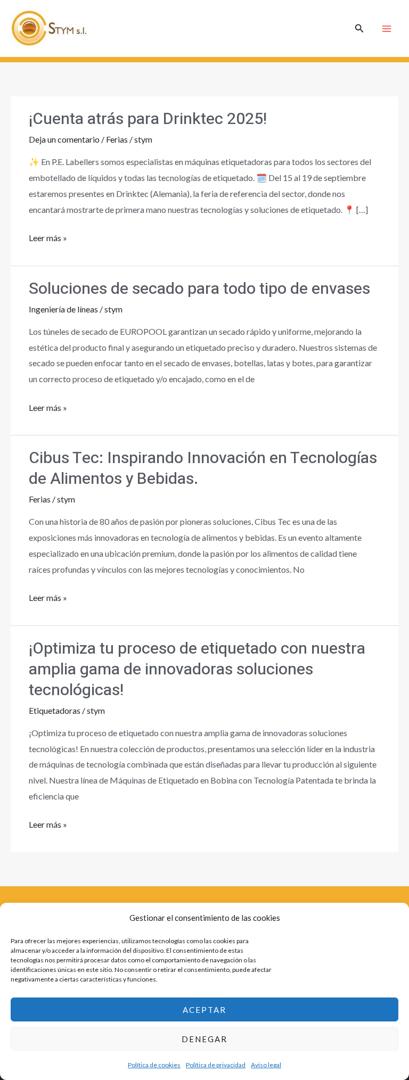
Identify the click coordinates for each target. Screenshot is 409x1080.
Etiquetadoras (54, 710)
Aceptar (204, 1010)
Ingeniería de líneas (63, 309)
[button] (359, 28)
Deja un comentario (64, 139)
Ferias (117, 139)
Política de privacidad (216, 1065)
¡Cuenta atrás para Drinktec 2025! (148, 119)
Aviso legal (266, 1065)
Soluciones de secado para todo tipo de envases (199, 289)
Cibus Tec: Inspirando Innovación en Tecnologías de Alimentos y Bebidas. (203, 469)
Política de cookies (154, 1065)
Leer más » (48, 236)
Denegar (204, 1039)
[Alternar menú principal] (386, 28)
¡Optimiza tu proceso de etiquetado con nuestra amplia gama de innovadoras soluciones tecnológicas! (197, 669)
